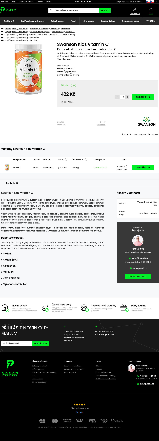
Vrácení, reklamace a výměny (44, 372)
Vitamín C (65, 28)
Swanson (101, 124)
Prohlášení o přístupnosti (106, 379)
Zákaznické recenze (79, 408)
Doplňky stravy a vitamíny (16, 28)
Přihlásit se (40, 343)
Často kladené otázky (72, 366)
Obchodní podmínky (104, 372)
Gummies (34, 37)
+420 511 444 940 (83, 1)
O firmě (99, 366)
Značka (128, 134)
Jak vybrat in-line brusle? (74, 369)
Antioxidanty (57, 31)
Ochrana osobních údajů (106, 375)
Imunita (33, 34)
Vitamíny (54, 28)
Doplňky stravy (151, 134)
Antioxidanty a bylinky (40, 31)
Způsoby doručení (39, 366)
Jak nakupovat (70, 372)
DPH (33, 375)
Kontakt (40, 1)
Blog (13, 1)
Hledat (105, 10)
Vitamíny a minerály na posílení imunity (57, 34)
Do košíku (141, 97)
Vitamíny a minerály (39, 28)
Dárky (48, 1)
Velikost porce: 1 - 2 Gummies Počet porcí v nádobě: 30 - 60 (49, 253)
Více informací (64, 59)
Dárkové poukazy (39, 382)
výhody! (139, 1)
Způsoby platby (38, 369)
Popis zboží (12, 183)
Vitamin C (70, 31)
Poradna (4, 1)
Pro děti (33, 40)
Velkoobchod (37, 379)
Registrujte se (122, 1)
